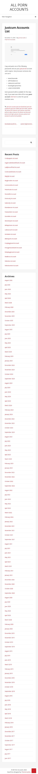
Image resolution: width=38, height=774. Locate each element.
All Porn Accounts (19, 7)
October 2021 (9, 535)
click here (13, 97)
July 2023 (7, 441)
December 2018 (9, 678)
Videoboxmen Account (11, 265)
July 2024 (7, 387)
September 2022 (10, 486)
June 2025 (8, 338)
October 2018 (9, 687)
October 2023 (9, 428)
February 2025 (9, 356)
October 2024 (9, 374)
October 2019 (9, 642)
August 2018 (8, 696)
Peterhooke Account (11, 189)
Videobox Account (10, 261)
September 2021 (10, 539)
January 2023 (9, 468)
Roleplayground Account (12, 252)
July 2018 (7, 700)
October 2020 (9, 588)
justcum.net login (9, 114)
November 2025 (9, 316)
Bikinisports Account (11, 239)
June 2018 (8, 705)
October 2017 (9, 740)
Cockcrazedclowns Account (13, 172)
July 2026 (7, 285)
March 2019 (8, 664)
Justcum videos (9, 112)
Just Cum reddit (15, 108)
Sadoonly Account (10, 203)
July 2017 (7, 754)
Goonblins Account (10, 216)
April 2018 (8, 714)
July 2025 (7, 334)
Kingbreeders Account (11, 180)
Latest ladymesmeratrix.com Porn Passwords (26, 124)
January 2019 (9, 673)
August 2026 (8, 280)
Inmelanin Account (10, 234)
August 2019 (8, 651)
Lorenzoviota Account (11, 185)
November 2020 (9, 584)
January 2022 (9, 521)
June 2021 (8, 553)
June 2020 (8, 606)
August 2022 (8, 490)
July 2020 (7, 602)
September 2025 (10, 325)
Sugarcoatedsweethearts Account (15, 163)
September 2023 (10, 432)
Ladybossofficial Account (12, 167)
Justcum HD (10, 110)
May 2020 (8, 611)
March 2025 (8, 352)
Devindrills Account (10, 194)
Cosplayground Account (12, 243)
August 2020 (8, 597)
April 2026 (8, 298)
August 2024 (8, 383)
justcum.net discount (24, 112)
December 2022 (9, 472)
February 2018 (9, 722)
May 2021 (8, 557)
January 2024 (9, 414)
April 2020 (8, 615)
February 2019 (9, 669)
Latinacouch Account (11, 230)
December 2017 (9, 731)
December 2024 (9, 365)
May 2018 (8, 709)
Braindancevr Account (11, 207)
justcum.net (23, 69)
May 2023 (8, 450)
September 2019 (10, 647)
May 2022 (8, 504)
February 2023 (9, 463)
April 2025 (8, 347)
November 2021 (9, 530)
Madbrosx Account (10, 256)
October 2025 (9, 320)
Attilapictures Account (11, 225)
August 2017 (8, 749)
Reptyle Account (9, 176)
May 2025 (8, 343)
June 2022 (8, 499)
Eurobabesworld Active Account (12, 124)
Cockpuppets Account (11, 158)
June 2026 (8, 289)
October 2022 (9, 481)
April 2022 (8, 508)
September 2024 (10, 379)
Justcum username (25, 110)
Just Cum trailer (23, 108)
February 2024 (9, 410)
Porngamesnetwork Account (13, 248)
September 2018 (10, 691)
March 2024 (8, 405)
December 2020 (9, 580)
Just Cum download (21, 106)
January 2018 (9, 727)
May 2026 (8, 294)
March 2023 (8, 459)
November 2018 (9, 682)
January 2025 (9, 361)
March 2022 (8, 512)
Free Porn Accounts (10, 39)
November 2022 (9, 477)
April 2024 (8, 401)
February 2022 (9, 517)
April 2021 (8, 562)
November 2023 (9, 423)
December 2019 (9, 633)
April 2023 (8, 454)
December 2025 (9, 312)
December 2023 (9, 419)
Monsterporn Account (11, 221)
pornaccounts (22, 38)
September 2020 (10, 593)
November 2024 (9, 370)
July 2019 (7, 655)
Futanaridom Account (11, 212)
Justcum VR (16, 112)
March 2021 (8, 566)
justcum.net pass (18, 114)
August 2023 (8, 437)
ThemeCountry (25, 772)
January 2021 (9, 575)
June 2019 (8, 660)
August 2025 (8, 329)
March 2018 (8, 718)
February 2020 (9, 624)
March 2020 (8, 620)
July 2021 (7, 548)
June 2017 (8, 758)
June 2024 (8, 392)
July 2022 (7, 495)
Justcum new (16, 110)
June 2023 (8, 445)
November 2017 (9, 736)
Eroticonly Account (10, 198)
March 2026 (8, 303)
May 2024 (8, 396)
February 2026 (9, 307)
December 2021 (9, 526)
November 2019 (9, 638)
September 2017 (10, 745)
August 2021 (8, 544)
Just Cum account (11, 106)
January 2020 (9, 629)
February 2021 (9, 571)
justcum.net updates (16, 116)
